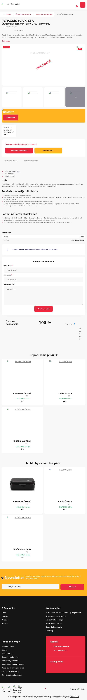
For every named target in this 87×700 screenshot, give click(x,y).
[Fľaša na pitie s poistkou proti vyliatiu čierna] (64, 375)
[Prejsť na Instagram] (58, 667)
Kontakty (5, 616)
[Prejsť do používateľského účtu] (71, 4)
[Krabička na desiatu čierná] (22, 375)
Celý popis (6, 41)
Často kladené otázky (54, 627)
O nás (4, 613)
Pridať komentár (43, 309)
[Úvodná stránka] (4, 14)
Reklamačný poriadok (10, 661)
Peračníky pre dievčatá (44, 14)
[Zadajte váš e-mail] (30, 587)
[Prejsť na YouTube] (64, 667)
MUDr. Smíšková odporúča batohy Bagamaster (63, 613)
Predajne (5, 620)
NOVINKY (8, 112)
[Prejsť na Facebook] (52, 667)
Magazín (5, 623)
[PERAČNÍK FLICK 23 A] (43, 65)
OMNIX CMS (74, 697)
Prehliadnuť (10, 117)
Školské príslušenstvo (23, 14)
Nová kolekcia (48, 150)
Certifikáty (49, 631)
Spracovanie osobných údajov (13, 664)
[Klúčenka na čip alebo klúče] (22, 423)
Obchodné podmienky (10, 657)
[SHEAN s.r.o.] (81, 689)
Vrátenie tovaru (7, 653)
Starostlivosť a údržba (54, 623)
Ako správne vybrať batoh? (56, 616)
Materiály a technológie (54, 620)
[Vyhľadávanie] (67, 5)
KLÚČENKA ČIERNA (22, 441)
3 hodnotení (19, 30)
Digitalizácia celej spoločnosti (13, 668)
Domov (8, 14)
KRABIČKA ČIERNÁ (22, 393)
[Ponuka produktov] (82, 5)
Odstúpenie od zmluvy (10, 671)
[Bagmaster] (12, 5)
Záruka (4, 650)
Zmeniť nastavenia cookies (12, 675)
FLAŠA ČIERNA (65, 393)
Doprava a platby (8, 646)
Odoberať (72, 587)
